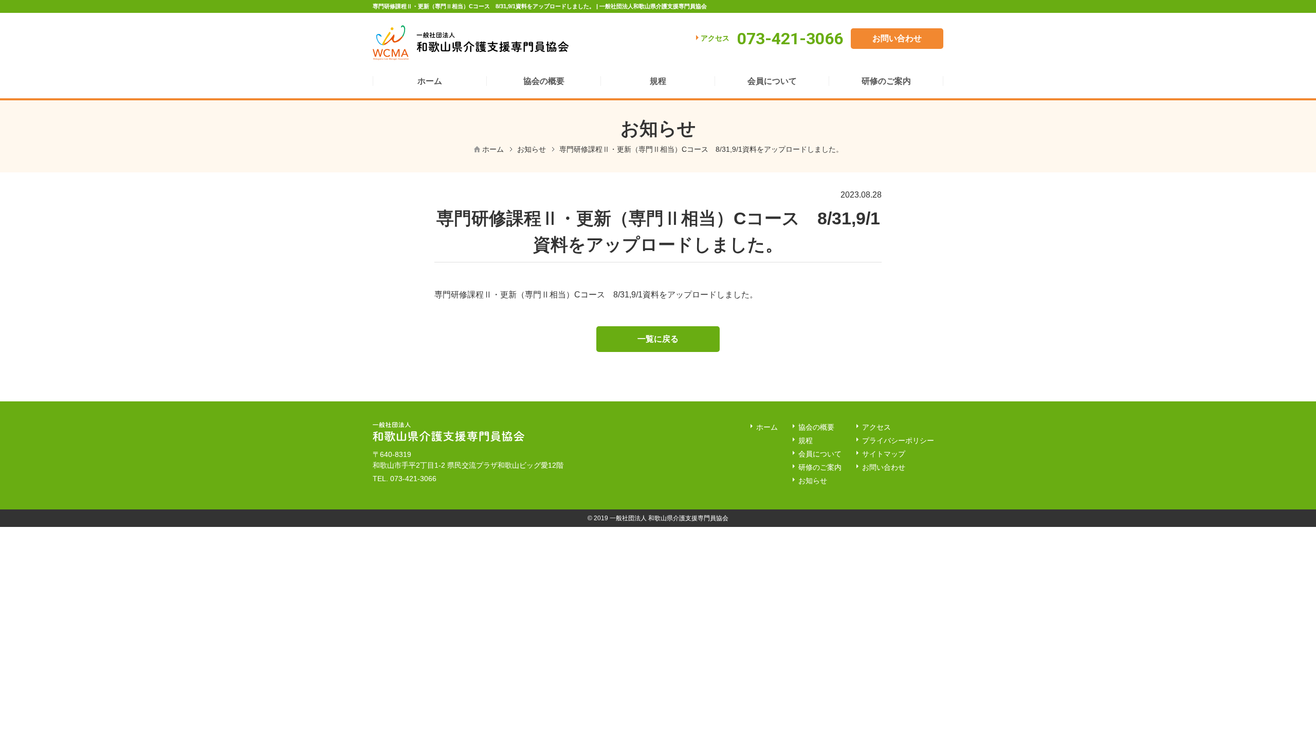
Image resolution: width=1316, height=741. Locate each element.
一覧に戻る (658, 338)
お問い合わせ (897, 38)
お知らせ (531, 149)
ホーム (493, 149)
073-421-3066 (413, 478)
